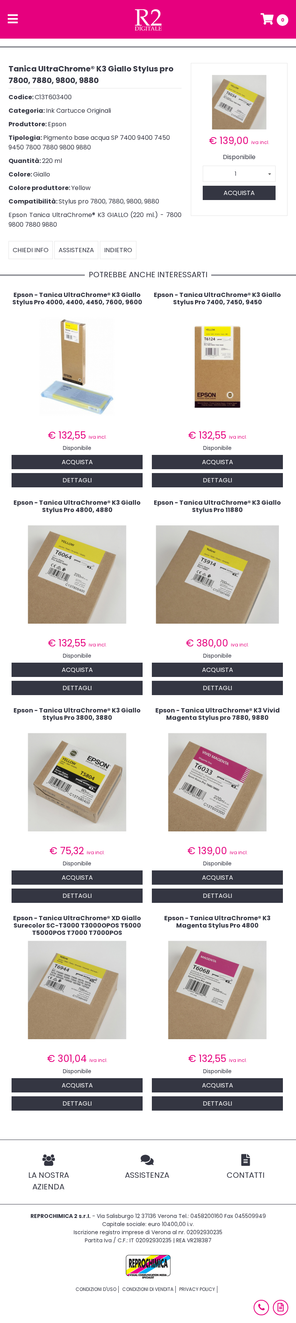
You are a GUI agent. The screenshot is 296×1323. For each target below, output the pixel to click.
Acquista (239, 192)
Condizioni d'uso (96, 1289)
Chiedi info (31, 250)
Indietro (118, 250)
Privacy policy (197, 1289)
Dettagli (77, 480)
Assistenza (76, 250)
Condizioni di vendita (147, 1289)
